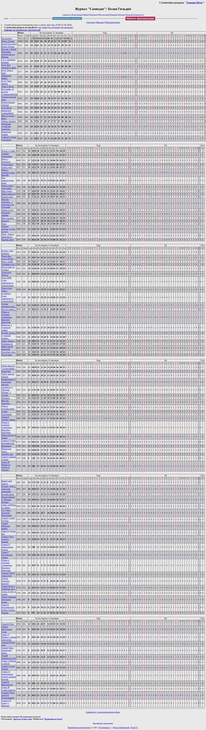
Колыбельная (7, 494)
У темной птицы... (6, 336)
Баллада (5, 221)
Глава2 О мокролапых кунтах (7, 547)
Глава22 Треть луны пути (8, 574)
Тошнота (5, 398)
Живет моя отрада (6, 482)
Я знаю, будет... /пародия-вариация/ (8, 489)
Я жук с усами (8, 151)
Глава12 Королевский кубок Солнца (8, 607)
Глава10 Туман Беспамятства (8, 441)
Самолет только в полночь (8, 138)
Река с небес (7, 261)
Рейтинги (93, 15)
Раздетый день (8, 352)
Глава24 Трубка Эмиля (8, 418)
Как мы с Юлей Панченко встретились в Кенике (8, 53)
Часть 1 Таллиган (6, 160)
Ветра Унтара (7, 41)
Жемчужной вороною (7, 347)
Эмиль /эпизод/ (8, 121)
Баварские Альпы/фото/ (7, 111)
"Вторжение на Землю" (53, 719)
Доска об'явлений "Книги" (125, 727)
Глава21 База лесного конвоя (7, 539)
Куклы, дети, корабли (7, 252)
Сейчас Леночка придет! (5, 581)
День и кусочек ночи (7, 407)
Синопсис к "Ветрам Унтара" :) (7, 390)
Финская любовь (5, 214)
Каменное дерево (6, 133)
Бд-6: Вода (6, 108)
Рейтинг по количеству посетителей (22, 30)
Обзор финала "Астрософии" (8, 367)
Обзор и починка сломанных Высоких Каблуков (6, 317)
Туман (4, 411)
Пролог (5, 613)
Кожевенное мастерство (79, 727)
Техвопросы (138, 15)
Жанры (100, 22)
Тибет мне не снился (7, 375)
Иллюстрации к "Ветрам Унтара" (8, 499)
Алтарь (4, 395)
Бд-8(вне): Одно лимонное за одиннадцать (7, 297)
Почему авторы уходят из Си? (8, 229)
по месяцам (66, 27)
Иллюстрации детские (8, 103)
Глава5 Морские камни (5, 526)
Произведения (112, 22)
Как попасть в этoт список (103, 723)
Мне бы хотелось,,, (6, 402)
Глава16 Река (7, 624)
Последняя (6, 355)
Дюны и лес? (7, 210)
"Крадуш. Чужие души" (23, 719)
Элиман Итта (194, 2)
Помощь (129, 15)
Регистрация (77, 15)
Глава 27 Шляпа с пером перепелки (8, 637)
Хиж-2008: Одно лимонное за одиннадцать (7, 282)
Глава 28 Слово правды (8, 688)
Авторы (91, 22)
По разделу (6, 38)
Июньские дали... (6, 450)
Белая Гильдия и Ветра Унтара (9, 45)
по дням (43, 27)
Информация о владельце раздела (8, 382)
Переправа (6, 414)
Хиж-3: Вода (7, 86)
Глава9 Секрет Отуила (8, 519)
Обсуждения (104, 15)
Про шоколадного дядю (7, 180)
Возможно (6, 446)
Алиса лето (6, 167)
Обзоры (122, 15)
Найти (85, 15)
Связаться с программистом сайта (103, 712)
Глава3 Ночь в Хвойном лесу (8, 587)
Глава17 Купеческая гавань (6, 555)
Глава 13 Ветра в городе (8, 662)
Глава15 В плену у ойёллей (6, 703)
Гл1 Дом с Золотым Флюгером (6, 513)
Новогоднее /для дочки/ (7, 187)
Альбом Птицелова (6, 155)
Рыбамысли (7, 344)
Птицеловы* (7, 164)
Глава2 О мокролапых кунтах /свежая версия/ (8, 675)
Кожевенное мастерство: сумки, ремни (67, 18)
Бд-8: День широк (6, 82)
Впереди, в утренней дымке (6, 327)
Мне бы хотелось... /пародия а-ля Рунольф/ (7, 203)
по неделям (54, 27)
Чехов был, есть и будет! (7, 257)
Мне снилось (7, 218)
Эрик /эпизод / (8, 341)
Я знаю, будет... (8, 333)
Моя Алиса (6, 191)
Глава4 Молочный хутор (6, 629)
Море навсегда (8, 194)
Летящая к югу (8, 264)
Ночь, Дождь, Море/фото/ (7, 235)
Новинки (113, 15)
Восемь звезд (7, 239)
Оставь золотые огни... (8, 305)
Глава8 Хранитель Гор (8, 656)
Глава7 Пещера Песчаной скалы (8, 599)
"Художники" (104, 727)
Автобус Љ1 (7, 454)
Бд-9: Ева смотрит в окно (8, 66)
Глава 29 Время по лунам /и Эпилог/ (5, 466)
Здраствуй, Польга (6, 273)
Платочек (6, 371)
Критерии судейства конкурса (6, 126)
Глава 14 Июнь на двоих (8, 506)
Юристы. (140, 18)
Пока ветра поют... (6, 289)
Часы (3, 223)
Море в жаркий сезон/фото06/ (8, 172)
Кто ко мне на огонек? (8, 268)
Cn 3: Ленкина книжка (8, 61)
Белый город (7, 197)
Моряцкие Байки (6, 77)
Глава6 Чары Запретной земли (7, 650)
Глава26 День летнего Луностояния (7, 695)
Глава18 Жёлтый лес (7, 683)
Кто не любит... (8, 309)
